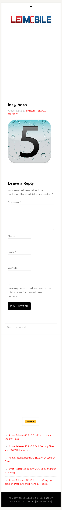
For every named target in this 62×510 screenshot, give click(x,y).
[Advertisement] (31, 60)
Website (12, 268)
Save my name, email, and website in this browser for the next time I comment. (29, 292)
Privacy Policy (43, 501)
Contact (31, 501)
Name (12, 236)
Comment (14, 202)
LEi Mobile (31, 19)
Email (12, 252)
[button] (29, 141)
